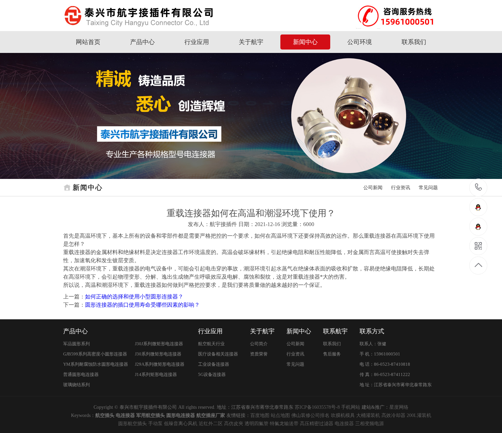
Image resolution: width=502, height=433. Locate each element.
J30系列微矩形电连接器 (158, 354)
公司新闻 (372, 187)
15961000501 (479, 188)
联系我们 (414, 42)
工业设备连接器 (213, 364)
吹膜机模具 (343, 415)
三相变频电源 (369, 423)
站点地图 (280, 415)
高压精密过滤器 (316, 423)
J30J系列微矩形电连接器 (159, 343)
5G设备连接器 (212, 374)
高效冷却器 (393, 415)
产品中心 (142, 42)
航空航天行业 (211, 343)
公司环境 (359, 42)
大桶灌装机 (368, 415)
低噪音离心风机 (180, 423)
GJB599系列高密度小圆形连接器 (95, 354)
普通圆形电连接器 (81, 374)
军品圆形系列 (76, 343)
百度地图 (259, 415)
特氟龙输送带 (284, 423)
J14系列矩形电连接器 (156, 374)
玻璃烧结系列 (76, 384)
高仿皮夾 (233, 423)
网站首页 (88, 42)
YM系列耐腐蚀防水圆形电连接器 (95, 364)
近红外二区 (211, 423)
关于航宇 (251, 42)
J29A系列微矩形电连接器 (159, 364)
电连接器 (344, 423)
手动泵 (155, 423)
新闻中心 (305, 42)
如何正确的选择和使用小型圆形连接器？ (134, 296)
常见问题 (428, 187)
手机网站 (350, 407)
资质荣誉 (259, 354)
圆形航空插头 (132, 423)
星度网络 (398, 407)
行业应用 (196, 42)
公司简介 (259, 343)
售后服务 (332, 354)
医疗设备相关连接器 (218, 354)
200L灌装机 (419, 415)
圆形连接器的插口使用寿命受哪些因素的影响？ (142, 305)
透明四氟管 (256, 423)
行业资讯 (400, 187)
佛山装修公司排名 (310, 415)
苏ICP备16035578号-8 (317, 407)
